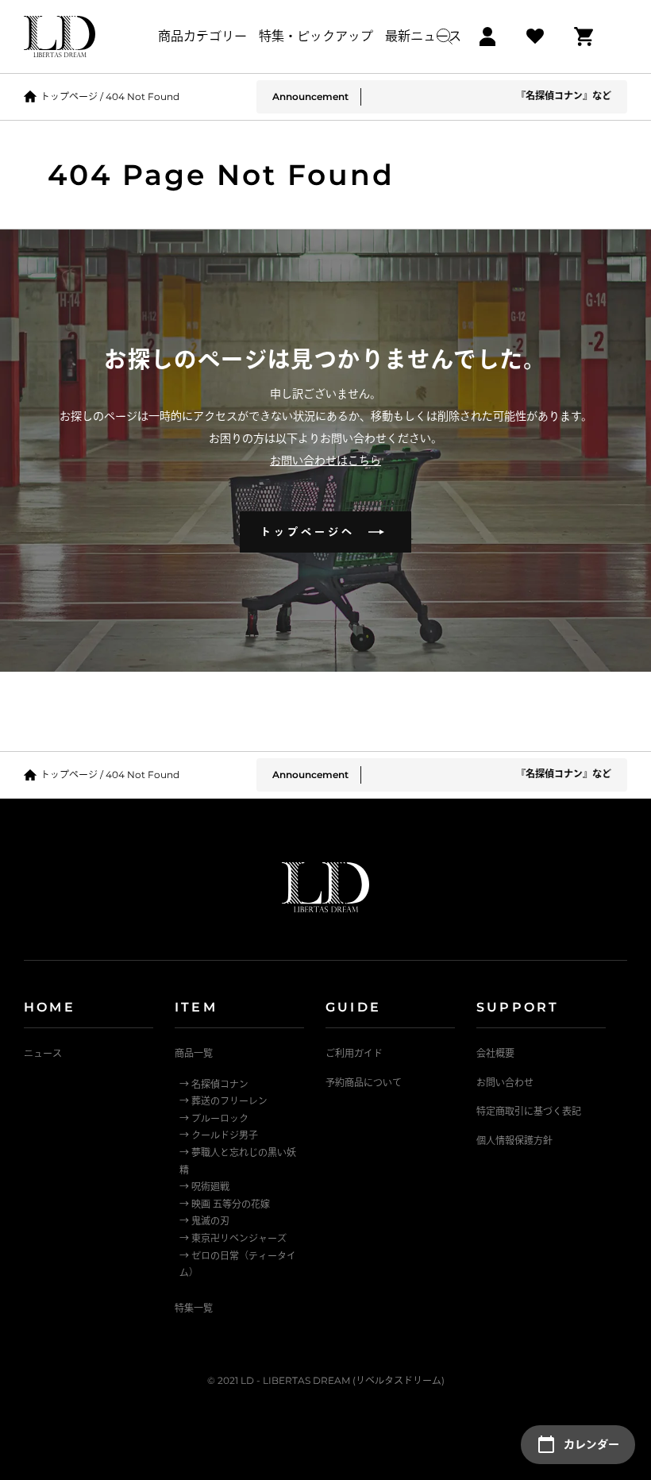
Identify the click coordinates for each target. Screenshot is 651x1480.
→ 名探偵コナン (213, 1084)
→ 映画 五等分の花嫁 (224, 1204)
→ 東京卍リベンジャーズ (233, 1238)
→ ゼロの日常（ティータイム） (237, 1264)
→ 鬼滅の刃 (204, 1221)
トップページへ (314, 531)
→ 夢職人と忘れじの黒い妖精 (237, 1161)
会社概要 (495, 1053)
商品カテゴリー (202, 36)
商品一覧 (194, 1053)
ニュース (43, 1053)
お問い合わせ (505, 1083)
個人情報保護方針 (514, 1141)
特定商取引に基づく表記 (528, 1111)
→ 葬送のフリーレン (223, 1101)
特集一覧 (194, 1308)
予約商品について (364, 1083)
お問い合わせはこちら (325, 460)
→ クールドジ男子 (218, 1135)
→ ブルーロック (213, 1118)
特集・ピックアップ (316, 36)
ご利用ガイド (354, 1053)
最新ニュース (423, 36)
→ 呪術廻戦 (204, 1187)
